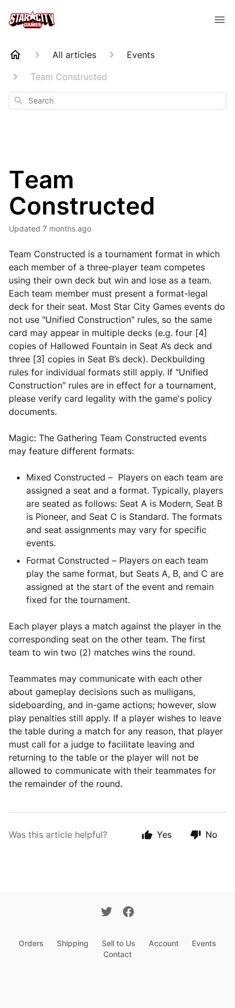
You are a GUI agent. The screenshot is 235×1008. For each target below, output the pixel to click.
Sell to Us (119, 943)
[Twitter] (106, 912)
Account (164, 943)
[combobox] (117, 100)
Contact (117, 954)
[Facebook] (128, 912)
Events (204, 943)
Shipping (73, 943)
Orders (31, 943)
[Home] (15, 54)
